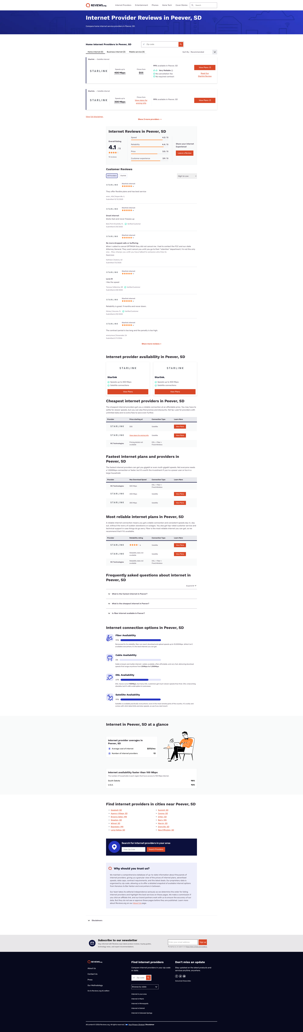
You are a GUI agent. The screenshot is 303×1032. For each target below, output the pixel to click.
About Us (137, 903)
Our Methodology (95, 985)
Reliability (135, 144)
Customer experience (140, 158)
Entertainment (141, 5)
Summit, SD (163, 810)
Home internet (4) (95, 52)
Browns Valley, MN (119, 817)
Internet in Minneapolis (140, 1004)
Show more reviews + (151, 344)
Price (133, 151)
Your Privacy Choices (136, 1025)
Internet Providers (123, 5)
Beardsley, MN (117, 827)
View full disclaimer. (94, 117)
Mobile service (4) (137, 52)
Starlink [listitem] (123, 176)
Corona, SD (163, 813)
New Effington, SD (166, 830)
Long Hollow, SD (118, 830)
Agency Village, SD (119, 813)
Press (90, 980)
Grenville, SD (163, 827)
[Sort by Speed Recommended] (203, 52)
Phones (155, 5)
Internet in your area (139, 994)
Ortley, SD (162, 817)
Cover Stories (181, 5)
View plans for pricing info (139, 435)
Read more (110, 255)
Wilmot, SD (115, 823)
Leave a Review (185, 153)
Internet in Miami (137, 999)
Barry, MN (162, 820)
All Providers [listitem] (112, 176)
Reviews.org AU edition (100, 991)
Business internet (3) (116, 52)
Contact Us (92, 974)
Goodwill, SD (116, 810)
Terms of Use (178, 981)
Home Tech (167, 5)
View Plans (204, 67)
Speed (134, 137)
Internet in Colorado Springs (141, 1013)
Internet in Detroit (138, 1008)
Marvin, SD (162, 823)
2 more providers (150, 119)
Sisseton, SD (116, 820)
